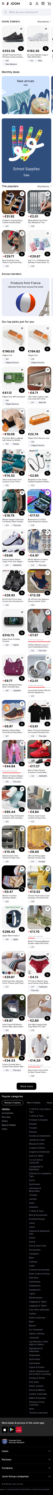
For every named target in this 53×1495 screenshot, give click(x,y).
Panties (32, 1313)
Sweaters (33, 1207)
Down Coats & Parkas (39, 1273)
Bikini (31, 1257)
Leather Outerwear (38, 1394)
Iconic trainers (11, 21)
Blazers (32, 1325)
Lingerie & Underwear (39, 1151)
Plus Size (6, 1117)
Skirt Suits (34, 1382)
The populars (10, 186)
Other (4, 1129)
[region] (26, 45)
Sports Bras (34, 1359)
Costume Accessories (39, 1269)
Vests (31, 1408)
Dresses (33, 1124)
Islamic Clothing (36, 1333)
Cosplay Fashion (37, 1147)
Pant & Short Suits (37, 1245)
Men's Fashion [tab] (33, 1102)
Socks (32, 1180)
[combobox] (28, 12)
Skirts (31, 1203)
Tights (32, 1293)
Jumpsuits (34, 1337)
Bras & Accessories (38, 1215)
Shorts (32, 1237)
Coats (32, 1265)
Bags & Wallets (9, 1125)
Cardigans (34, 1253)
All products (43, 21)
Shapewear (34, 1355)
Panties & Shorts (37, 1378)
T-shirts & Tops (36, 1116)
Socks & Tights (36, 1155)
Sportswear (34, 1184)
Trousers (33, 1128)
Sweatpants (34, 1285)
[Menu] (3, 4)
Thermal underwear (38, 1412)
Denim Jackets (36, 1386)
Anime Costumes (37, 1317)
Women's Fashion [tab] (12, 1102)
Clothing (6, 1109)
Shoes (5, 1121)
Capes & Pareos (36, 1367)
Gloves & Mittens (37, 1390)
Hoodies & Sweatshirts (39, 1135)
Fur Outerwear (36, 1329)
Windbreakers (35, 1297)
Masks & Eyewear (37, 1398)
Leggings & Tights (38, 1301)
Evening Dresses (37, 1219)
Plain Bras (33, 1277)
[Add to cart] (21, 48)
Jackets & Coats (37, 1139)
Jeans (32, 1223)
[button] (5, 1430)
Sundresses (34, 1281)
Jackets (33, 1199)
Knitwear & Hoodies (38, 1120)
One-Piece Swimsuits (39, 1309)
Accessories (7, 1113)
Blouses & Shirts (36, 1143)
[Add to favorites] (21, 29)
